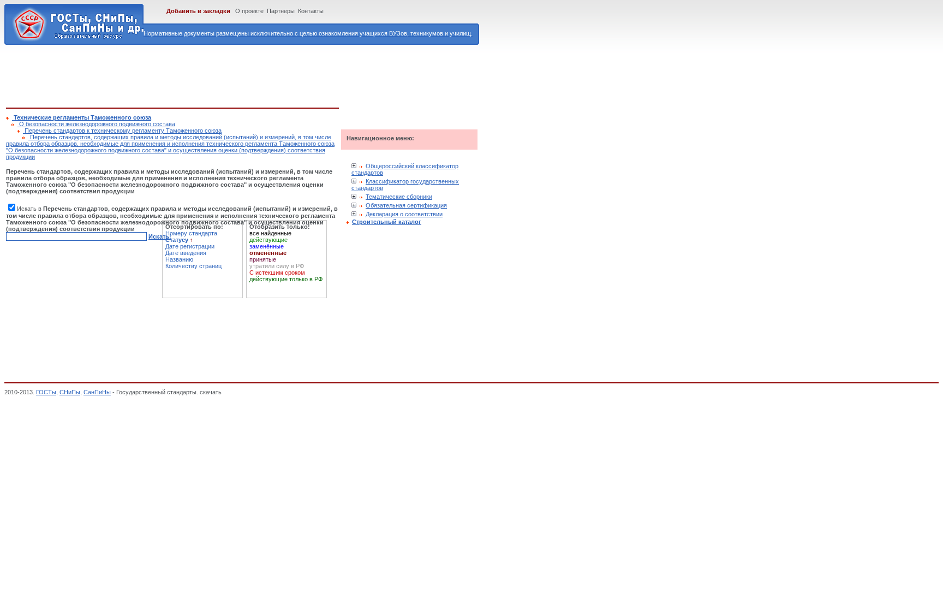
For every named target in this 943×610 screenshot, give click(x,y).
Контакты (311, 11)
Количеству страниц (193, 266)
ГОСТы (46, 392)
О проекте (249, 11)
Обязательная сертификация (406, 205)
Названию (179, 259)
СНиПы (69, 392)
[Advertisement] (204, 74)
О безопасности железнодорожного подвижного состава (96, 124)
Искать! (159, 236)
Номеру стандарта (191, 233)
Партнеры (281, 11)
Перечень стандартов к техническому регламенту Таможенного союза (122, 130)
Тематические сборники (399, 196)
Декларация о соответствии (404, 214)
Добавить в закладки (198, 11)
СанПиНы (97, 392)
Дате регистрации (189, 246)
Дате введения (185, 253)
